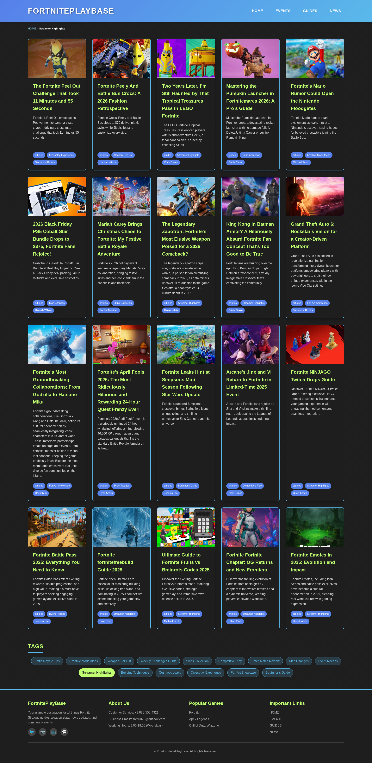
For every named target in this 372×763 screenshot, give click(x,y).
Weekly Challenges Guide (158, 661)
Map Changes (299, 661)
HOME (257, 11)
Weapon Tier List (119, 661)
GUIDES (310, 11)
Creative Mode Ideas (83, 661)
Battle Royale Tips (47, 661)
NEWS (335, 11)
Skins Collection (197, 661)
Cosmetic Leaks (170, 672)
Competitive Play (230, 661)
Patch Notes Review (265, 661)
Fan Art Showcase (243, 672)
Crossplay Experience (206, 672)
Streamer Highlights (96, 672)
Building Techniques (135, 672)
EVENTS (283, 11)
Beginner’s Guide (278, 672)
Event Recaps (328, 661)
